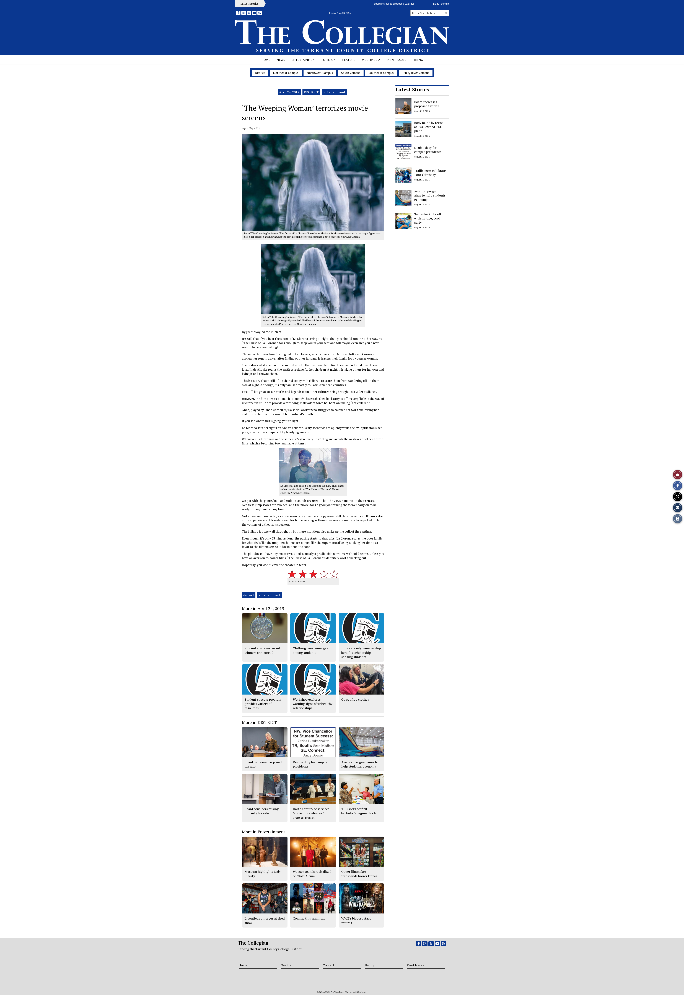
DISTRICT (311, 92)
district (248, 595)
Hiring (418, 60)
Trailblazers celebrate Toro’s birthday (430, 172)
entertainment (269, 595)
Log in (364, 992)
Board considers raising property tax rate (262, 811)
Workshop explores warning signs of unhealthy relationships (312, 703)
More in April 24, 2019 (263, 608)
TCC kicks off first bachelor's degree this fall (360, 811)
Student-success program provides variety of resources (263, 703)
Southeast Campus (381, 73)
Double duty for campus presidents (427, 149)
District (260, 73)
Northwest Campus (320, 73)
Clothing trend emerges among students (310, 650)
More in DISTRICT (259, 722)
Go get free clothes (355, 699)
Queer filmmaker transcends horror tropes (359, 873)
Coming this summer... (309, 918)
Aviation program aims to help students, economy (430, 195)
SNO (357, 992)
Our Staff (287, 965)
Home (265, 60)
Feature (348, 60)
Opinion (329, 60)
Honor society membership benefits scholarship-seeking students (361, 652)
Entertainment (304, 60)
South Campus (350, 73)
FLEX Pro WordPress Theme (338, 992)
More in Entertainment (263, 832)
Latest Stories (412, 89)
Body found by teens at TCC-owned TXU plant (423, 3)
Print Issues (396, 60)
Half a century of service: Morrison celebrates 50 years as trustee (311, 813)
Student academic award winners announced (262, 650)
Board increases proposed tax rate (356, 3)
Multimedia (371, 60)
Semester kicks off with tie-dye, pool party (427, 218)
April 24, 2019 (289, 92)
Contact (328, 965)
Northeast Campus (286, 73)
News (281, 60)
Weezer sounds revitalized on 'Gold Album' (312, 873)
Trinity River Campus (415, 73)
